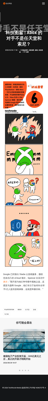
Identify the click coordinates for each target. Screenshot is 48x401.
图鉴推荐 (25, 50)
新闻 (36, 50)
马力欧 (6, 314)
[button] (43, 3)
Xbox (19, 309)
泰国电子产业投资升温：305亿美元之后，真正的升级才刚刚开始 (22, 357)
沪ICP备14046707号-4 (37, 388)
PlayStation (9, 309)
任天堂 (27, 309)
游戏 (34, 309)
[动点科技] (7, 3)
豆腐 (27, 52)
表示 (5, 281)
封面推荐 (31, 50)
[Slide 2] (22, 370)
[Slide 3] (25, 370)
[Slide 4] (28, 370)
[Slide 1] (19, 370)
